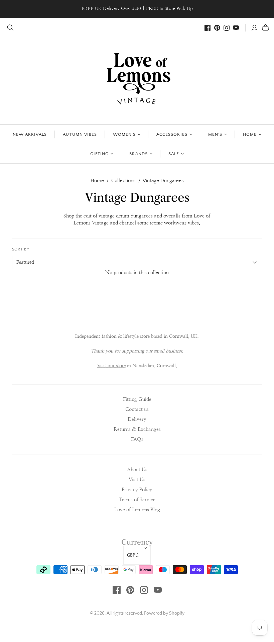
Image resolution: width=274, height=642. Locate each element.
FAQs (137, 439)
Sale (173, 153)
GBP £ (133, 555)
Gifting (99, 153)
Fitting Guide (137, 399)
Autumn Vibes (80, 134)
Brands (138, 153)
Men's (215, 134)
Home (250, 134)
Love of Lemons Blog (137, 509)
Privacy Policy (137, 489)
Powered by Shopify (164, 613)
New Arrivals (30, 134)
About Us (137, 469)
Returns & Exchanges (137, 429)
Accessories (171, 134)
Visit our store (111, 366)
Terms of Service (137, 499)
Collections (123, 180)
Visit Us (137, 479)
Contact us (137, 409)
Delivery (137, 419)
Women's (124, 134)
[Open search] (10, 27)
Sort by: (21, 249)
